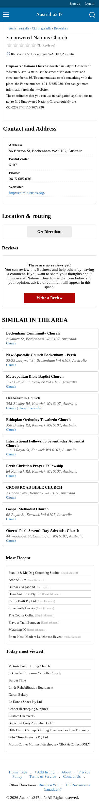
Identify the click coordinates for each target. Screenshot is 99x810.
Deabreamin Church (23, 398)
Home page (18, 772)
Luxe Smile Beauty (31, 608)
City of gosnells (41, 28)
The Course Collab (31, 615)
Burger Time (17, 680)
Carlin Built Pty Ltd (32, 601)
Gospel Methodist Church (27, 509)
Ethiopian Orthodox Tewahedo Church (38, 420)
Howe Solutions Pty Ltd (34, 594)
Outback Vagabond (29, 587)
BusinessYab (49, 785)
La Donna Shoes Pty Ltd (25, 702)
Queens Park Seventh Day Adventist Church (42, 531)
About (66, 772)
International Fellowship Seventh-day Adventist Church (45, 443)
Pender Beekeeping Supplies (28, 709)
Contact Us (72, 776)
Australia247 (49, 14)
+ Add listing (44, 772)
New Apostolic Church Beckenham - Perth (41, 355)
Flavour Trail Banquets (34, 622)
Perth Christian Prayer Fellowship (34, 466)
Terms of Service (42, 776)
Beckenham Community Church (33, 333)
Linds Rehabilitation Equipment (31, 687)
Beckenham (61, 28)
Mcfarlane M (27, 629)
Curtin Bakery (18, 694)
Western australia (19, 28)
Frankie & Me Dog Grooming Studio (43, 573)
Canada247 (53, 789)
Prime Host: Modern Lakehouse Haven (45, 637)
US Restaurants (78, 785)
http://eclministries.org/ (27, 193)
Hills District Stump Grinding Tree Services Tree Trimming (49, 730)
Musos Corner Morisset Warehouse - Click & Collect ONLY (49, 744)
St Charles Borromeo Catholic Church (35, 673)
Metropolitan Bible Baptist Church (34, 376)
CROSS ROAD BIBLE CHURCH (34, 487)
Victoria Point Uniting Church (29, 666)
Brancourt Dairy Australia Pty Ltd (32, 723)
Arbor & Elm (27, 580)
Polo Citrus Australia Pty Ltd (28, 737)
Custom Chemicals (22, 716)
